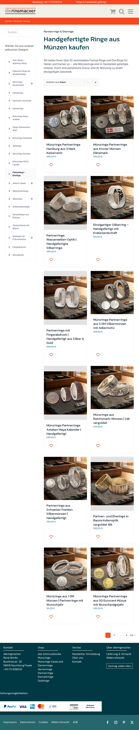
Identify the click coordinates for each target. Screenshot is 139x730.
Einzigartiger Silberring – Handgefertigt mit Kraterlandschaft (111, 228)
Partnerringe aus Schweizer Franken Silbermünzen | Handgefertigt (59, 511)
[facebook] (107, 722)
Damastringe (45, 677)
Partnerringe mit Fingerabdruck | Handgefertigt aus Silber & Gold (65, 336)
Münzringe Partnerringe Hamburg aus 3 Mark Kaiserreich (63, 148)
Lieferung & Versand (118, 654)
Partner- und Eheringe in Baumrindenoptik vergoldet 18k (110, 520)
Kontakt (77, 661)
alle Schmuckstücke (49, 654)
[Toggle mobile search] (122, 11)
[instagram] (115, 722)
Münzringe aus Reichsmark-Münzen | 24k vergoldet (111, 418)
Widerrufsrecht (115, 658)
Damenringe (45, 665)
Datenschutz (27, 722)
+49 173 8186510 (52, 2)
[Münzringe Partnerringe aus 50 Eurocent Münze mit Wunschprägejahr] (112, 569)
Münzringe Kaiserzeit (50, 661)
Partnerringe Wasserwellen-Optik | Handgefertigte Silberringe (61, 241)
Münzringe (44, 658)
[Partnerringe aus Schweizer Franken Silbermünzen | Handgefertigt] (65, 478)
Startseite (8, 21)
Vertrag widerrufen (119, 666)
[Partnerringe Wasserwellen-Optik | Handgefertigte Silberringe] (65, 203)
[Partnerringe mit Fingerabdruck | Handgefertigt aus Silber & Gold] (65, 298)
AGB (75, 722)
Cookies (43, 722)
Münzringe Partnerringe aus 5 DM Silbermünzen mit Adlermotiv (110, 323)
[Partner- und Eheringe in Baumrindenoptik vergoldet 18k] (112, 484)
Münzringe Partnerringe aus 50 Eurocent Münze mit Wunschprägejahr (110, 600)
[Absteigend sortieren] (95, 82)
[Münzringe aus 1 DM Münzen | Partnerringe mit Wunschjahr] (65, 569)
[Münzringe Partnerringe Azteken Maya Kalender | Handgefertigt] (65, 393)
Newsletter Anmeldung (86, 654)
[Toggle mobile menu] (131, 11)
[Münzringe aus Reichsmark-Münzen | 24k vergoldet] (112, 387)
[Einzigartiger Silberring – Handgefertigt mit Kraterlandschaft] (112, 197)
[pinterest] (123, 722)
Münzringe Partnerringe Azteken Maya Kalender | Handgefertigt (63, 429)
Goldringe (43, 681)
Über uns (77, 658)
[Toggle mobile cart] (113, 11)
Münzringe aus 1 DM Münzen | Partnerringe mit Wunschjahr (64, 600)
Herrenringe (45, 669)
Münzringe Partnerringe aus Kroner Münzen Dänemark (110, 148)
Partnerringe (45, 673)
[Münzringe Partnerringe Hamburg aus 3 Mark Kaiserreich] (65, 117)
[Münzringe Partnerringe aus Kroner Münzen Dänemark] (112, 117)
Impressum (10, 722)
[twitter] (132, 722)
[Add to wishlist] (50, 165)
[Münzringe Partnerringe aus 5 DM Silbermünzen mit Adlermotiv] (112, 292)
